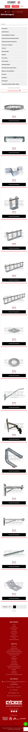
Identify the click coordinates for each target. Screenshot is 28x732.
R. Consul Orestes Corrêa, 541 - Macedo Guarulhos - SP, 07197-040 (14, 683)
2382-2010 (18, 687)
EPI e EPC (4, 54)
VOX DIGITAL (17, 729)
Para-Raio (4, 74)
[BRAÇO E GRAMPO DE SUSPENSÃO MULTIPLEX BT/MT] (14, 420)
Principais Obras (14, 632)
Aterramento (4, 28)
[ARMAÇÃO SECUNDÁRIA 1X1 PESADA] (14, 197)
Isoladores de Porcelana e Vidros (9, 67)
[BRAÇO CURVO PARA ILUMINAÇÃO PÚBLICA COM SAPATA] (14, 388)
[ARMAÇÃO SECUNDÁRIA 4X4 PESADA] (14, 292)
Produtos (14, 629)
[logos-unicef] (23, 718)
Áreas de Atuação (14, 628)
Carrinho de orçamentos (13, 90)
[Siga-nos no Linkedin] (16, 711)
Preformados (5, 80)
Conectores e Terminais (7, 44)
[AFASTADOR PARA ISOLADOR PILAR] (14, 165)
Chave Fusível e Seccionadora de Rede (10, 38)
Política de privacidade (14, 639)
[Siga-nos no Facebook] (14, 711)
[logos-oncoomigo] (10, 718)
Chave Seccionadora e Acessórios (9, 41)
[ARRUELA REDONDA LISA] (14, 356)
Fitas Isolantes (5, 61)
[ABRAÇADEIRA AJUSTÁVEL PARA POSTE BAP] (14, 101)
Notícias (14, 634)
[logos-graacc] (5, 718)
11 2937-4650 (12, 687)
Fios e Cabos (4, 58)
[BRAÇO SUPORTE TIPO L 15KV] (14, 483)
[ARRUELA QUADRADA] (14, 324)
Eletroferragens (5, 51)
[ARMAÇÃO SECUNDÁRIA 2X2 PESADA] (14, 229)
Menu (8, 6)
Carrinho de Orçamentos (14, 120)
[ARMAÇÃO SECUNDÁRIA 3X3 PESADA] (14, 261)
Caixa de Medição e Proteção (8, 35)
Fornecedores (14, 631)
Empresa (14, 626)
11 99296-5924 (14, 690)
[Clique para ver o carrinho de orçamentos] (22, 6)
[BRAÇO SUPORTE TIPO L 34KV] (14, 515)
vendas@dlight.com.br (14, 692)
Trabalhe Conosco (14, 636)
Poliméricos (4, 77)
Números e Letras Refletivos (8, 71)
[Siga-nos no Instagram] (11, 711)
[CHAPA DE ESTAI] (14, 579)
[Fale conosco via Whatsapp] (26, 724)
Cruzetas (4, 48)
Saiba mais (14, 116)
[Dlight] (14, 2)
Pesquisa (16, 6)
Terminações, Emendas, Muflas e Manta (10, 84)
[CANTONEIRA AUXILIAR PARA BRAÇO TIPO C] (14, 547)
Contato (14, 637)
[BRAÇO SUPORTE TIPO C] (14, 452)
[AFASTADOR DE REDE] (14, 133)
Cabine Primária (5, 31)
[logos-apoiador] (16, 718)
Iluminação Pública (6, 64)
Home (14, 624)
